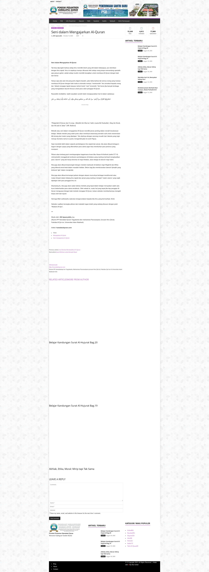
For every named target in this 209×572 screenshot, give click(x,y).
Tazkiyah (112, 21)
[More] (73, 42)
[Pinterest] (63, 42)
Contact (58, 1)
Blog (54, 564)
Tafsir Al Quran (132, 546)
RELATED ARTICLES (58, 279)
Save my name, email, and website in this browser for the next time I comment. (76, 513)
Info (129, 538)
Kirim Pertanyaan (124, 21)
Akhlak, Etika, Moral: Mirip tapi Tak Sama (71, 468)
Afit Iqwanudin (57, 36)
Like (130, 27)
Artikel (58, 26)
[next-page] (49, 473)
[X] (58, 42)
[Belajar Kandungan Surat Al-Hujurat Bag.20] (86, 310)
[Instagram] (150, 1)
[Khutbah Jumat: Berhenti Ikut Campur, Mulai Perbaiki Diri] (130, 91)
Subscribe (153, 27)
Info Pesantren (71, 21)
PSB (61, 21)
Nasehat (96, 21)
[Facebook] (147, 1)
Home (55, 21)
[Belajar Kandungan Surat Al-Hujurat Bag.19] (86, 373)
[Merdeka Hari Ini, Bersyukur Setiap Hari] (130, 80)
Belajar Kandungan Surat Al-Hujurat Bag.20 (73, 342)
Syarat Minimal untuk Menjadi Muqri (66, 252)
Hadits (104, 21)
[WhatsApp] (68, 42)
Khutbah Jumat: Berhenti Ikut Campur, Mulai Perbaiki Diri (148, 89)
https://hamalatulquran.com (57, 267)
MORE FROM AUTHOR (78, 279)
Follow (141, 27)
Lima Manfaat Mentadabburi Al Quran (69, 250)
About (52, 1)
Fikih (88, 21)
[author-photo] (86, 258)
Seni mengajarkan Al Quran (61, 238)
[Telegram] (154, 1)
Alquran (81, 21)
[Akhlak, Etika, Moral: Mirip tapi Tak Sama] (86, 436)
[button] (156, 21)
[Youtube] (157, 1)
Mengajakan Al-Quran (59, 235)
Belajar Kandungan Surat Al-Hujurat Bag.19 (73, 405)
